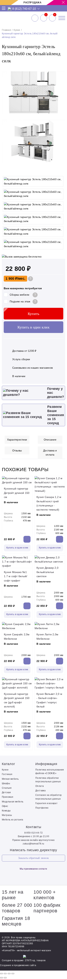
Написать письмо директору (33, 850)
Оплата (39, 786)
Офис (5, 806)
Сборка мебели (19, 294)
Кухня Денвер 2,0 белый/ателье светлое (47, 572)
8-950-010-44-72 (33, 832)
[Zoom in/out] (12, 973)
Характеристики (17, 439)
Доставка (40, 790)
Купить (33, 314)
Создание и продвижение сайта (18, 965)
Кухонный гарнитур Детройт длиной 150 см (17, 493)
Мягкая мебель (10, 779)
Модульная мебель (12, 801)
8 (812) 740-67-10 (24, 8)
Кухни (17, 30)
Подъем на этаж (20, 301)
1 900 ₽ (11, 278)
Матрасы (7, 815)
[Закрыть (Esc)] (1, 973)
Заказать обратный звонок (33, 858)
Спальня (7, 788)
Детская (6, 792)
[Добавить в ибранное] (60, 170)
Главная (6, 30)
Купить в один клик (33, 327)
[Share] (5, 973)
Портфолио (42, 808)
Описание (50, 439)
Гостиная (7, 774)
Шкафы (6, 783)
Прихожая (7, 797)
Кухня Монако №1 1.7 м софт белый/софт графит (15, 576)
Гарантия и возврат (46, 803)
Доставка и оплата (50, 452)
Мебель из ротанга (12, 819)
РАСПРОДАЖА (32, 2)
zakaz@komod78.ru (33, 843)
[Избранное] (43, 18)
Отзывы (17, 450)
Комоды (6, 810)
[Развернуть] (9, 973)
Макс (10, 9)
